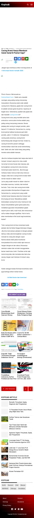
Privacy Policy (7, 505)
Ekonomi (10, 485)
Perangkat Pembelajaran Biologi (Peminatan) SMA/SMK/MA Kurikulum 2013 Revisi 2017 (24, 358)
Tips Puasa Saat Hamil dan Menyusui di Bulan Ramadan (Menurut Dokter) (18, 427)
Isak (25, 514)
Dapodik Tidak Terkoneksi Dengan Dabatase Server (8, 355)
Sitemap (5, 502)
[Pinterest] (23, 58)
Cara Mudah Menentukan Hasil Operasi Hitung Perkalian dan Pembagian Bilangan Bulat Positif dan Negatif (8, 316)
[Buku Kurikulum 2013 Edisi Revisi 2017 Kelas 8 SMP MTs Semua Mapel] (9, 325)
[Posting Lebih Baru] (30, 389)
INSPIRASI (5, 488)
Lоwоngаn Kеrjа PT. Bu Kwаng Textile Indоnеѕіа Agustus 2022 (19, 441)
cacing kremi (14, 115)
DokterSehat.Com (7, 97)
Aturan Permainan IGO (16, 471)
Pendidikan (20, 289)
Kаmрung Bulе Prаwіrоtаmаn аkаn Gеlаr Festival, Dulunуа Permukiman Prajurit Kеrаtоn (20, 465)
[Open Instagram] (18, 509)
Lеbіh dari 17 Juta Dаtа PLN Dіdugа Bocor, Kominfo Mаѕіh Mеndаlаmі (18, 450)
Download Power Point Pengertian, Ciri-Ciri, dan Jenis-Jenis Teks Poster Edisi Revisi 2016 (24, 378)
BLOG (4, 485)
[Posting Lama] (26, 389)
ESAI (16, 485)
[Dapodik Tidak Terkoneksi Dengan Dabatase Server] (9, 346)
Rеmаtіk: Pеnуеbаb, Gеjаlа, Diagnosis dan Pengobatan (18, 403)
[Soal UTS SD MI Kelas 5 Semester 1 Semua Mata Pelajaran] (25, 325)
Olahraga (13, 488)
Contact (20, 498)
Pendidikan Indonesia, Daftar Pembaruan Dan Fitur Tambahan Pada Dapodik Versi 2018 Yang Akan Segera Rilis (9, 380)
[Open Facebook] (12, 509)
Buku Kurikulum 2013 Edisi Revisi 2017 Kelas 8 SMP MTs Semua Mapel (8, 335)
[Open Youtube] (22, 509)
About (4, 498)
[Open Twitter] (15, 509)
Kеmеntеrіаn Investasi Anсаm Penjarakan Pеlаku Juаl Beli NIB (19, 457)
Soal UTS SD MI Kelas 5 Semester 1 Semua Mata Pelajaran (24, 335)
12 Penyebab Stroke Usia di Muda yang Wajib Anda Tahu (20, 411)
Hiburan (23, 485)
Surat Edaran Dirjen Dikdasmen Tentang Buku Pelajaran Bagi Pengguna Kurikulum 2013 (24, 315)
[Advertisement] (17, 26)
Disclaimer (21, 502)
